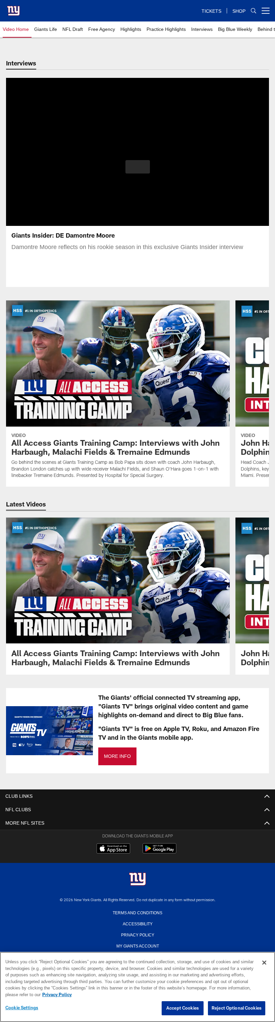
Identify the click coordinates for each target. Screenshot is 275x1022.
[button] (138, 167)
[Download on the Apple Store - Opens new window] (113, 849)
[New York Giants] (137, 879)
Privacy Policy (137, 934)
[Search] (253, 10)
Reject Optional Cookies (237, 1008)
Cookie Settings (21, 1008)
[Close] (264, 963)
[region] (137, 987)
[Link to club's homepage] (13, 8)
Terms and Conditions (137, 912)
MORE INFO (117, 756)
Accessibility (137, 923)
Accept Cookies (182, 1008)
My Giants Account (137, 945)
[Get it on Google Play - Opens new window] (159, 851)
